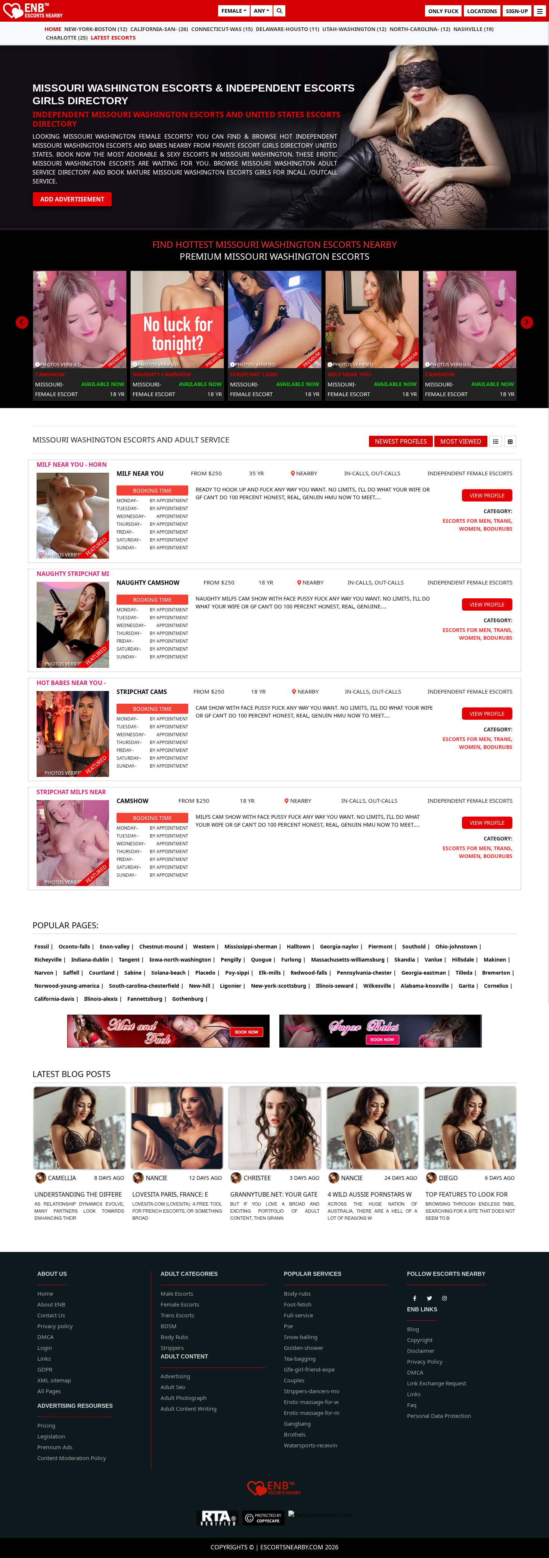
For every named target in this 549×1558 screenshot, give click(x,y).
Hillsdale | (465, 959)
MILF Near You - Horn (72, 464)
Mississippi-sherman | (253, 946)
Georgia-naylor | (341, 946)
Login (44, 1347)
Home (52, 29)
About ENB (51, 1304)
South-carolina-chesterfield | (146, 985)
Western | (206, 946)
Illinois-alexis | (103, 998)
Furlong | (293, 959)
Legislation (51, 1436)
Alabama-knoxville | (427, 985)
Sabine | (135, 972)
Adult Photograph (184, 1397)
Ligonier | (233, 985)
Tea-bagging (300, 1358)
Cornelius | (498, 985)
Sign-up (517, 11)
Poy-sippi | (239, 972)
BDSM (169, 1326)
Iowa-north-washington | (182, 959)
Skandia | (406, 959)
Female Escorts (180, 1304)
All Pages (49, 1391)
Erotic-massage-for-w (311, 1402)
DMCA (45, 1337)
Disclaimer (420, 1350)
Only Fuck (443, 11)
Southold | (416, 946)
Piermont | (382, 946)
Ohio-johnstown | (458, 946)
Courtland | (104, 972)
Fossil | (43, 946)
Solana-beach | (170, 972)
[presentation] (22, 322)
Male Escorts (177, 1293)
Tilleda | (466, 972)
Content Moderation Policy (71, 1458)
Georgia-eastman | (425, 972)
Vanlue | (436, 959)
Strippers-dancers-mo (311, 1391)
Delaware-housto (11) (287, 29)
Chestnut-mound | (163, 946)
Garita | (469, 985)
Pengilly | (233, 959)
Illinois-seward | (337, 985)
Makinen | (497, 959)
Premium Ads (54, 1447)
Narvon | (46, 972)
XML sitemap (54, 1380)
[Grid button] (510, 441)
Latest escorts (113, 37)
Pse (288, 1326)
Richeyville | (50, 959)
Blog (413, 1329)
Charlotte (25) (67, 37)
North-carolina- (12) (420, 29)
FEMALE (231, 10)
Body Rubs (174, 1337)
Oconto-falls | (76, 946)
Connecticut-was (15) (222, 29)
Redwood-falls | (311, 972)
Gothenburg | (190, 998)
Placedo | (207, 972)
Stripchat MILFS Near (71, 792)
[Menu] (540, 10)
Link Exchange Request (436, 1383)
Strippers (172, 1347)
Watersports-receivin (310, 1445)
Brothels (294, 1434)
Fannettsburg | (147, 998)
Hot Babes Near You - (71, 683)
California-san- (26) (159, 29)
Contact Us (51, 1315)
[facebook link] (429, 1297)
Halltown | (301, 946)
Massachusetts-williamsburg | (350, 959)
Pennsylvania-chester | (366, 972)
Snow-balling (300, 1337)
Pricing (46, 1425)
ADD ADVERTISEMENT (72, 199)
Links (44, 1358)
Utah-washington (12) (354, 29)
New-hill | (202, 985)
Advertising (175, 1376)
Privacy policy (55, 1326)
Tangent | (131, 959)
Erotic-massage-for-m (311, 1412)
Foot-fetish (297, 1304)
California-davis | (56, 998)
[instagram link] (444, 1297)
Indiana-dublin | (92, 959)
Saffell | (73, 972)
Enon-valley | (117, 946)
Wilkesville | (379, 985)
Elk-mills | (272, 972)
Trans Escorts (177, 1315)
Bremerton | (498, 972)
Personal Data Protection (439, 1415)
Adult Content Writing (189, 1408)
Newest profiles (401, 441)
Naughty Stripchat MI (73, 574)
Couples (294, 1380)
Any (259, 10)
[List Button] (495, 441)
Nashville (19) (473, 29)
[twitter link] (414, 1297)
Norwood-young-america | (69, 985)
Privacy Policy (425, 1361)
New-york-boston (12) (95, 29)
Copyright (419, 1339)
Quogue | (263, 959)
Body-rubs (297, 1293)
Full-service (298, 1315)
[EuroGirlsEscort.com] (320, 1518)
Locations (482, 11)
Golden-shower (303, 1347)
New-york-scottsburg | (281, 985)
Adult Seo (173, 1387)
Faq (411, 1405)
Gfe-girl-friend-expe (309, 1369)
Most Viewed (460, 441)
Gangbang (297, 1423)
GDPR (44, 1369)
